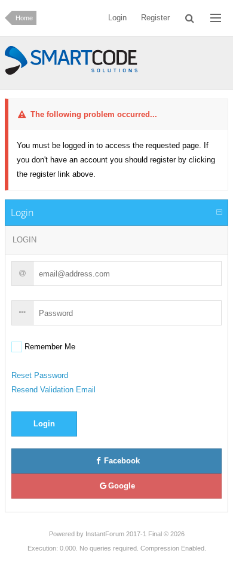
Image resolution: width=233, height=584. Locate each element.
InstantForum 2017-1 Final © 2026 (135, 533)
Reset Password (39, 375)
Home (24, 17)
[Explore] (215, 18)
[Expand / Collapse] (219, 212)
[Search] (190, 18)
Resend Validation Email (53, 389)
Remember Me (48, 346)
